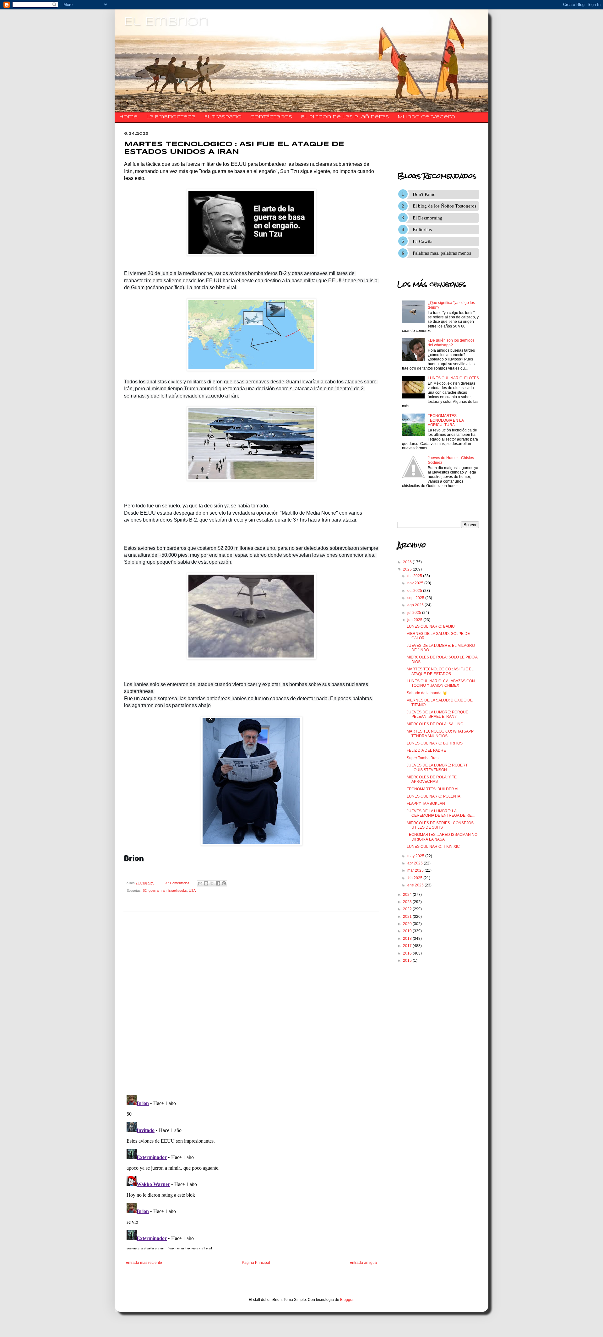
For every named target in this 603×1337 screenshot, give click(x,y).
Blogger (346, 1299)
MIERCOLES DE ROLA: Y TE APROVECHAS (432, 779)
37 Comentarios (177, 883)
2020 (408, 924)
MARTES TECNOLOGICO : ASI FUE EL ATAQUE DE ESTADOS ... (440, 671)
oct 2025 (415, 590)
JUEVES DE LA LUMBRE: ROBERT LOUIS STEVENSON (437, 767)
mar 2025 (416, 870)
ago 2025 (416, 605)
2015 (408, 960)
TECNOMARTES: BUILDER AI (432, 789)
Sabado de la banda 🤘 (427, 693)
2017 (408, 946)
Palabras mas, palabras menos (442, 253)
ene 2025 (416, 885)
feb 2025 (415, 878)
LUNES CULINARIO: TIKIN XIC (433, 846)
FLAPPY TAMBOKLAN (426, 803)
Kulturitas (422, 229)
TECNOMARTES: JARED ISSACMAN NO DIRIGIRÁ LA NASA (442, 836)
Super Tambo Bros (422, 758)
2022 (408, 909)
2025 (408, 569)
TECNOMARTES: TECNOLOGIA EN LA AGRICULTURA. (446, 420)
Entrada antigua (363, 1262)
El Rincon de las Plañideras (345, 117)
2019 (408, 931)
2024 (408, 894)
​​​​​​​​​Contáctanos (271, 117)
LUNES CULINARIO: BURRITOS (435, 743)
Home (128, 117)
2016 (408, 953)
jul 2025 (414, 612)
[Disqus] (251, 1003)
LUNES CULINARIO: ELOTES (453, 378)
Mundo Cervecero (426, 117)
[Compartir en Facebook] (218, 883)
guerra (154, 890)
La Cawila (422, 241)
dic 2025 (415, 576)
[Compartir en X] (212, 883)
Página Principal (256, 1262)
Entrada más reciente (144, 1262)
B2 (145, 890)
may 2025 (416, 856)
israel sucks (177, 890)
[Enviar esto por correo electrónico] (200, 883)
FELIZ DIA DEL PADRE (426, 750)
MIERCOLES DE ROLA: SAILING (435, 724)
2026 (408, 562)
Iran (163, 890)
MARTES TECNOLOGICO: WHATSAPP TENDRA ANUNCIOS (440, 733)
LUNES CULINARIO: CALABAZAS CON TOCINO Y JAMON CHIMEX (441, 683)
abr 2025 (415, 863)
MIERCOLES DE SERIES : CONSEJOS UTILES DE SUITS (440, 825)
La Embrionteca (170, 117)
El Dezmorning (428, 217)
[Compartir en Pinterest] (224, 883)
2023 (408, 902)
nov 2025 (415, 583)
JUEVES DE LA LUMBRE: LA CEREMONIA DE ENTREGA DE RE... (441, 813)
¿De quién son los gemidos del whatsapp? (451, 342)
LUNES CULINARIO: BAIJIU (431, 626)
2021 (408, 916)
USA (192, 890)
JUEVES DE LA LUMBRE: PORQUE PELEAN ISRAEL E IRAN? (437, 714)
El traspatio (223, 117)
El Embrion (166, 22)
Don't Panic (424, 194)
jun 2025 (415, 620)
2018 (408, 938)
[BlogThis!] (206, 883)
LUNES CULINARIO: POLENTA (433, 796)
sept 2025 (416, 598)
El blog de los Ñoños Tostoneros (444, 205)
